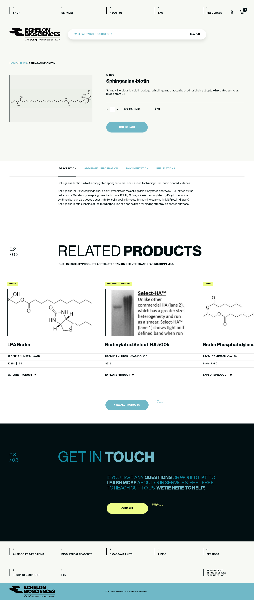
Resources (214, 13)
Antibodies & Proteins (28, 554)
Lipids (23, 63)
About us (116, 13)
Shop (16, 13)
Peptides (212, 554)
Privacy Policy (215, 570)
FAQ (160, 13)
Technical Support (26, 575)
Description (67, 168)
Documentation (137, 168)
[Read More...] (115, 94)
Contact (127, 508)
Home (13, 63)
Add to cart (127, 127)
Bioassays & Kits (121, 554)
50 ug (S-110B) (132, 109)
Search (195, 34)
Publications (165, 168)
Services (67, 13)
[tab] (67, 168)
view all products (127, 405)
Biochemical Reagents (76, 554)
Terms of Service (216, 573)
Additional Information (101, 168)
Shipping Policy (215, 575)
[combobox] (127, 34)
